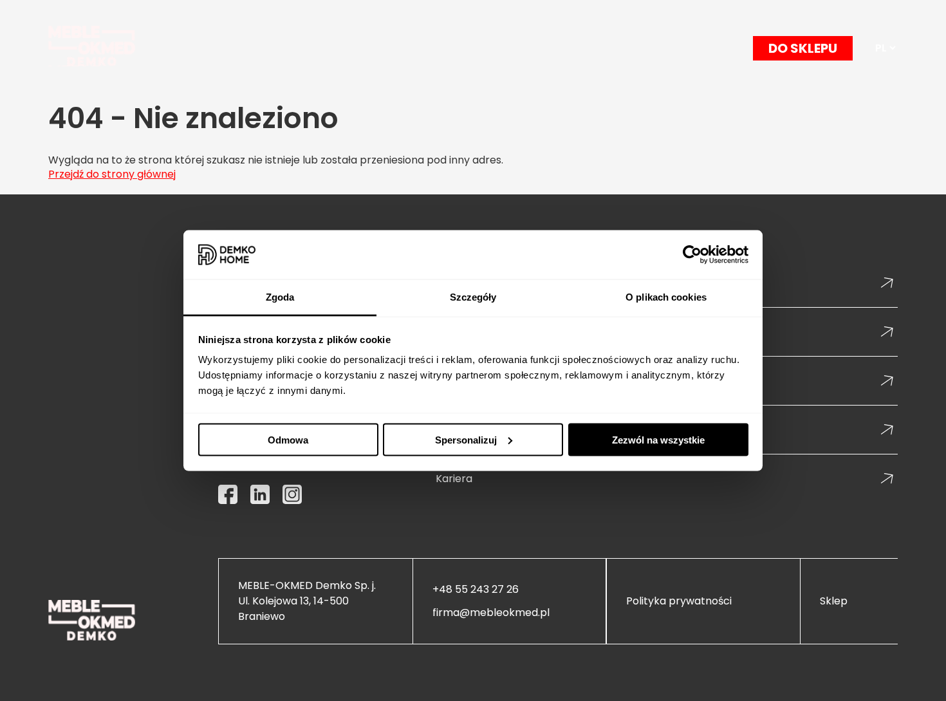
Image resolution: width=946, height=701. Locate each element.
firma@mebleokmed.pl (491, 613)
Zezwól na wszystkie (658, 439)
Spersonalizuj (466, 439)
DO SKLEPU (802, 48)
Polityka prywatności (679, 601)
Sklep (834, 601)
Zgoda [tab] (280, 297)
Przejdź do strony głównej (112, 174)
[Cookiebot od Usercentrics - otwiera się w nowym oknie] (692, 255)
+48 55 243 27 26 (475, 590)
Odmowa (288, 439)
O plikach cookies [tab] (666, 297)
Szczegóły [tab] (473, 297)
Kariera (454, 478)
